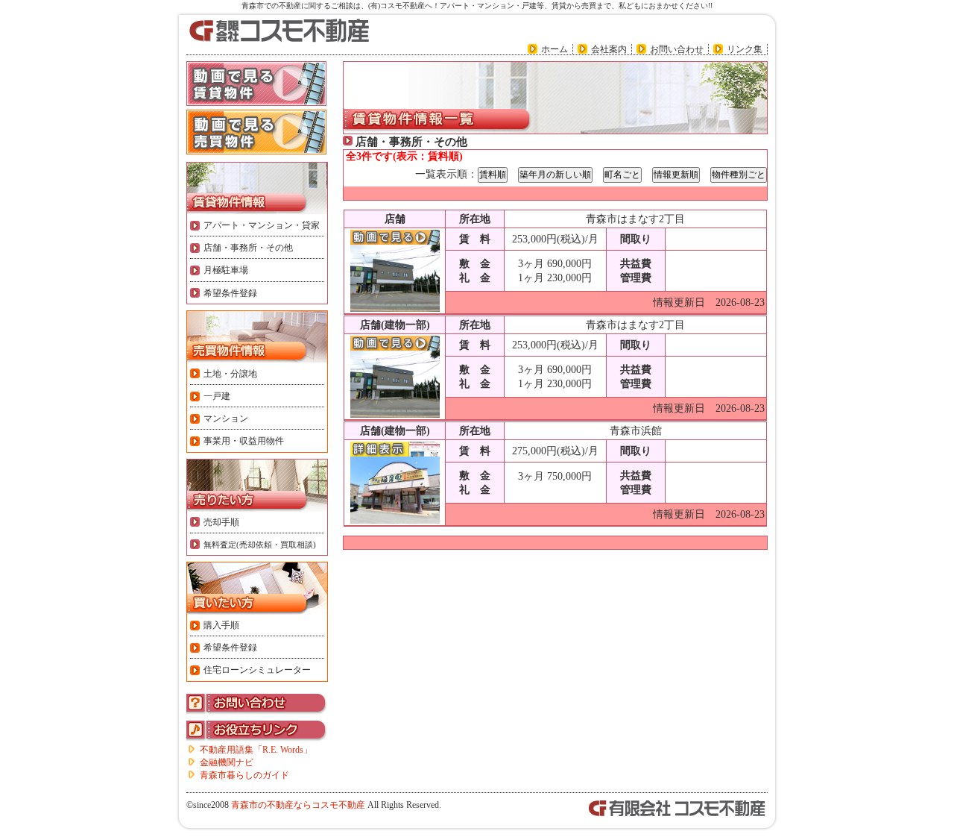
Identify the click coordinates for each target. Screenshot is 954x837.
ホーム (554, 49)
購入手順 (221, 625)
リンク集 (744, 49)
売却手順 (221, 522)
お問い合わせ (677, 49)
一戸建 (216, 396)
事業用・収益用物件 (243, 441)
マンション (225, 418)
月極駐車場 (225, 270)
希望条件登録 (230, 293)
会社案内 (609, 49)
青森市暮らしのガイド (244, 775)
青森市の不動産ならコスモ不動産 (298, 805)
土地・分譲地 (230, 374)
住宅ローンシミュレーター (257, 670)
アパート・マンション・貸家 (261, 225)
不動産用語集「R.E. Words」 (256, 749)
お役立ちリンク (257, 731)
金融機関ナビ (226, 762)
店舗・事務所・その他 (248, 247)
